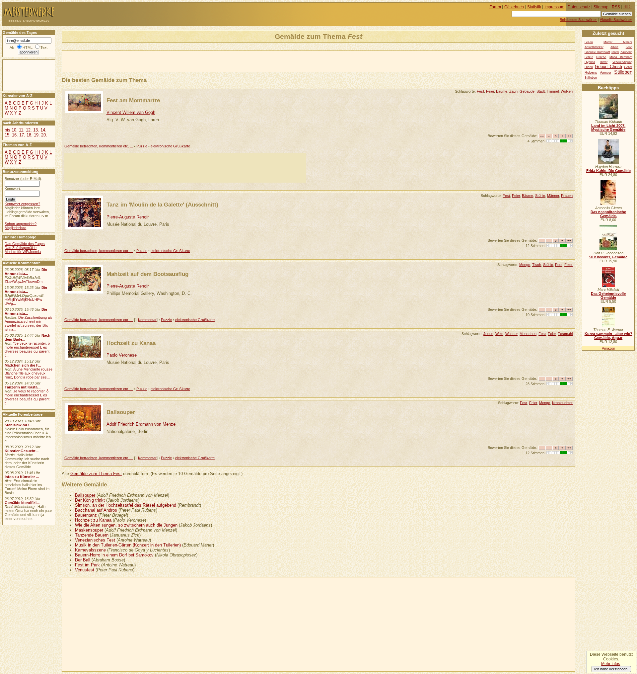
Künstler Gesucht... (21, 451)
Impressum (554, 7)
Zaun (513, 91)
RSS (616, 7)
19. (37, 134)
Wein (499, 334)
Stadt (540, 91)
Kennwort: (13, 189)
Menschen (528, 334)
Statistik (534, 7)
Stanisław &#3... (18, 425)
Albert (614, 47)
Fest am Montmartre (133, 100)
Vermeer (605, 72)
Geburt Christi (608, 66)
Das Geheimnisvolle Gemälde (608, 295)
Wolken (567, 91)
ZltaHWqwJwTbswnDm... (25, 282)
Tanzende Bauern (91, 535)
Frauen (567, 196)
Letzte (589, 57)
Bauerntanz (86, 515)
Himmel (553, 91)
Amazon (608, 348)
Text (43, 47)
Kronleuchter (562, 403)
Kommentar (147, 320)
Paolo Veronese (121, 355)
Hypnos (590, 62)
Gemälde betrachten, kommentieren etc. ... (98, 146)
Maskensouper (89, 530)
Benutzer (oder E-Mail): (23, 179)
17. (22, 134)
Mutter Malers (617, 42)
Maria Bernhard (620, 57)
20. (44, 134)
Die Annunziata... (26, 272)
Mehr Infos (610, 663)
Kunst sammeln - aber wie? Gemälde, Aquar (608, 336)
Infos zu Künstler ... (22, 477)
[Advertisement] (139, 61)
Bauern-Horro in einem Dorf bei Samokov (114, 554)
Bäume (501, 91)
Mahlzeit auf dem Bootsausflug (147, 274)
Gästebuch (514, 7)
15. (8, 134)
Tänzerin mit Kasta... (22, 387)
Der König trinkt (90, 500)
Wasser (511, 334)
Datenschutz (579, 7)
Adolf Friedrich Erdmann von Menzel (141, 424)
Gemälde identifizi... (22, 503)
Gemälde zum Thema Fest (96, 473)
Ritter (603, 62)
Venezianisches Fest (95, 540)
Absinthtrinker (594, 47)
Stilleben (623, 72)
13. (36, 129)
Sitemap (601, 7)
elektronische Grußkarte (170, 146)
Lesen (589, 42)
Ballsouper (120, 412)
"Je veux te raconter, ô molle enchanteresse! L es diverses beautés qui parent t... (27, 349)
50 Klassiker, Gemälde (608, 257)
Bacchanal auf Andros (96, 510)
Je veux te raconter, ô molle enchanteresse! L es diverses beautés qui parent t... (27, 397)
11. (22, 129)
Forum (495, 7)
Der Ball (82, 559)
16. (15, 134)
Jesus (488, 334)
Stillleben (591, 77)
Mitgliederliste (15, 228)
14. (43, 129)
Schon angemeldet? (20, 224)
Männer (553, 196)
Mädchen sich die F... (23, 365)
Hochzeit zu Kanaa (131, 343)
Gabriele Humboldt (597, 52)
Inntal (615, 52)
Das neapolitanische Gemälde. (608, 214)
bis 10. (11, 129)
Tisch (536, 265)
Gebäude (527, 91)
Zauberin (626, 52)
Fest (480, 91)
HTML (28, 47)
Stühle (540, 196)
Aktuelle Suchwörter (616, 20)
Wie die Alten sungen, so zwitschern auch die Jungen (126, 525)
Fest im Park (87, 564)
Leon (629, 47)
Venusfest (84, 569)
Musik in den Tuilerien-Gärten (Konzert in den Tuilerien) (128, 545)
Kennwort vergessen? (22, 204)
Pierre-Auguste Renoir (127, 216)
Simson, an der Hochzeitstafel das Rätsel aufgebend (125, 505)
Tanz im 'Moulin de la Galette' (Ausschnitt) (162, 204)
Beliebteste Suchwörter (578, 20)
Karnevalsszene (90, 550)
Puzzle (141, 146)
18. (30, 134)
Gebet (628, 67)
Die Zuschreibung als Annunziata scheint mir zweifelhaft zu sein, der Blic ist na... (28, 323)
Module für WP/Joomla (23, 252)
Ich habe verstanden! (611, 669)
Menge (524, 265)
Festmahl (565, 334)
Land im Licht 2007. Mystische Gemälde (608, 127)
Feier (490, 91)
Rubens (591, 72)
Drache (601, 57)
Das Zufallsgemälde (20, 248)
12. (29, 129)
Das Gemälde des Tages (25, 244)
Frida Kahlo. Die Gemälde (608, 171)
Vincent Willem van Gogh (130, 112)
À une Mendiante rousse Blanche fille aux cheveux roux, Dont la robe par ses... (28, 373)
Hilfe (627, 7)
